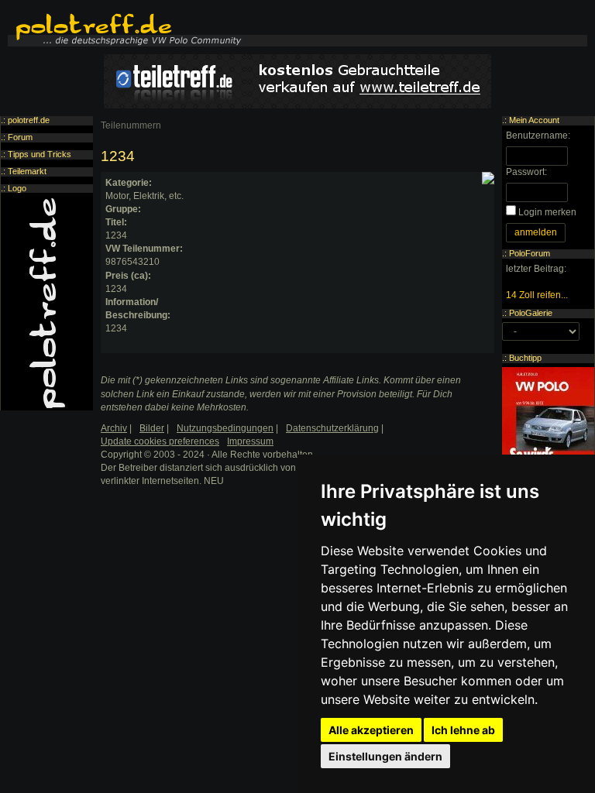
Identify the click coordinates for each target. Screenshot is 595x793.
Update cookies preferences (160, 441)
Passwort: (526, 171)
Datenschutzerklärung (332, 428)
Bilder (151, 428)
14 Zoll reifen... (537, 295)
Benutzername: (538, 135)
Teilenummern (131, 125)
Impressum (250, 441)
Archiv (114, 428)
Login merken (547, 212)
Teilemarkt (27, 171)
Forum (20, 137)
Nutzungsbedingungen (225, 428)
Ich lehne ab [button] (463, 729)
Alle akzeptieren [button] (371, 729)
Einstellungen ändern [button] (385, 756)
